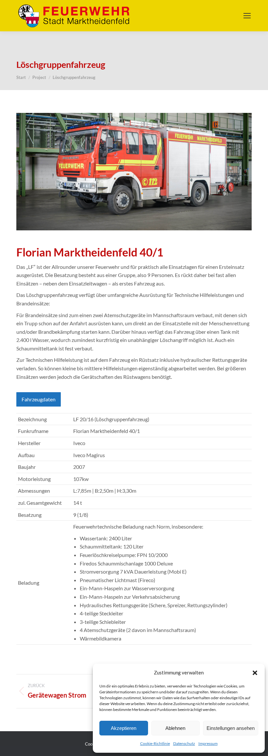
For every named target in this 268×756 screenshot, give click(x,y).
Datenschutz (184, 743)
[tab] (38, 399)
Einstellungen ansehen (231, 728)
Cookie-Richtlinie (155, 743)
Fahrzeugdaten (39, 399)
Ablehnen (175, 728)
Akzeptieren (123, 728)
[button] (255, 673)
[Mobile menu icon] (247, 15)
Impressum (208, 743)
